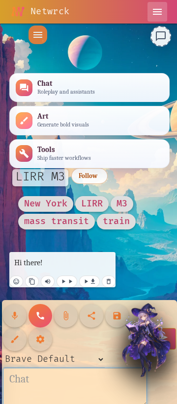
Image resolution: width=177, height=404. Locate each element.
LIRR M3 (40, 177)
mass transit (56, 221)
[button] (38, 34)
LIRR (92, 203)
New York (45, 203)
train (116, 221)
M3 (122, 203)
